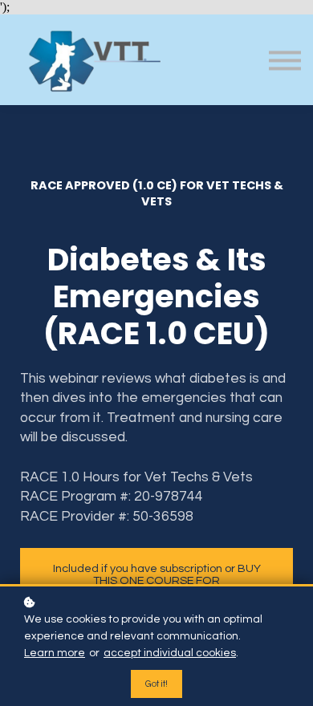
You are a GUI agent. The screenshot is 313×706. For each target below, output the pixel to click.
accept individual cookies (170, 653)
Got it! (156, 684)
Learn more (54, 653)
